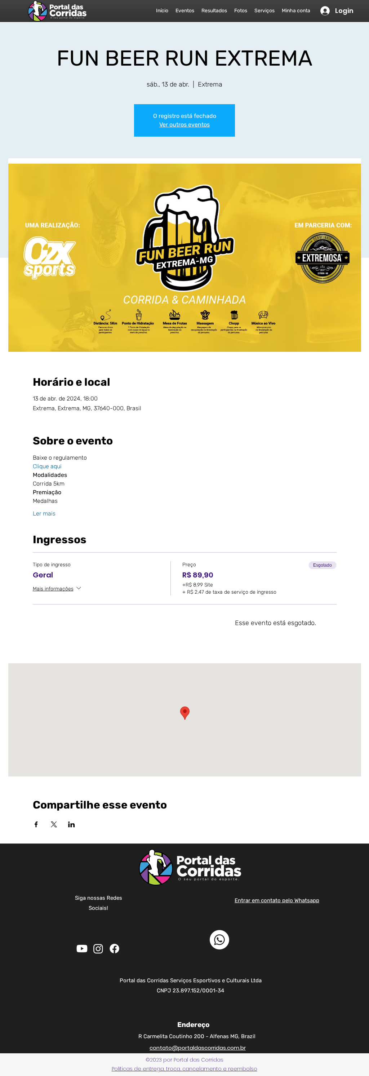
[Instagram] (98, 948)
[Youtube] (82, 948)
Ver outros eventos (184, 124)
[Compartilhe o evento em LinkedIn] (71, 824)
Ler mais (44, 513)
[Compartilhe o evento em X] (53, 824)
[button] (184, 1068)
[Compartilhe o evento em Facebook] (36, 824)
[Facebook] (114, 948)
